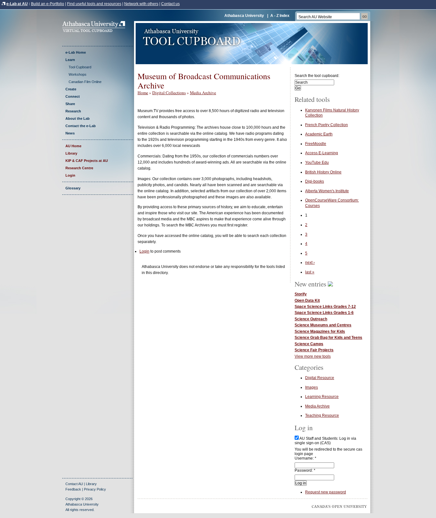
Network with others (141, 4)
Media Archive (203, 92)
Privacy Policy (95, 489)
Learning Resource (322, 396)
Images (311, 387)
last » (309, 272)
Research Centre (79, 168)
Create (70, 89)
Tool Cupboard (80, 67)
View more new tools (313, 356)
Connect (72, 96)
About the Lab (77, 118)
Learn (70, 60)
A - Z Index (279, 15)
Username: (305, 458)
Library (71, 153)
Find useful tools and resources (94, 4)
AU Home (73, 146)
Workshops (77, 74)
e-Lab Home (75, 52)
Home (143, 92)
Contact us (170, 4)
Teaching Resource (322, 415)
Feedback (73, 489)
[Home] (95, 30)
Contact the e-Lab (80, 126)
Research (73, 111)
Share (70, 104)
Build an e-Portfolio (47, 4)
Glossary (72, 188)
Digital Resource (319, 378)
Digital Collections (169, 92)
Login (70, 175)
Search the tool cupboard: (317, 75)
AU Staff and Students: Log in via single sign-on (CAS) (325, 440)
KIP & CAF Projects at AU (86, 161)
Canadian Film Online (85, 82)
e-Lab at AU (17, 4)
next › (310, 262)
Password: (305, 470)
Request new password (325, 492)
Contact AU (74, 484)
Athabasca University (244, 15)
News (70, 133)
